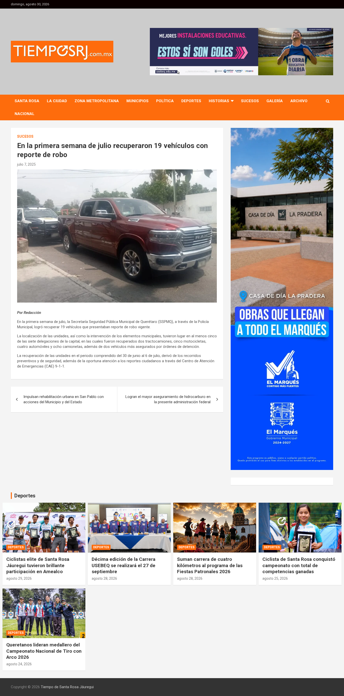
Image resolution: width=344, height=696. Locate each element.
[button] (241, 51)
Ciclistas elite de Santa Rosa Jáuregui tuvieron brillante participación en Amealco (37, 565)
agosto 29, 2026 (19, 578)
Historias (219, 101)
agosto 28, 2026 (104, 578)
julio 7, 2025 (26, 164)
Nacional (25, 114)
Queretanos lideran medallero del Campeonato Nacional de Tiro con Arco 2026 (44, 651)
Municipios (137, 101)
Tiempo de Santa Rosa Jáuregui (67, 687)
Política (165, 101)
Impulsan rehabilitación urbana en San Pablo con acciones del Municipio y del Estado (63, 399)
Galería (274, 101)
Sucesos (250, 101)
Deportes (191, 101)
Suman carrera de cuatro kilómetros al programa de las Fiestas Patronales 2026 (210, 565)
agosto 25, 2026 (275, 578)
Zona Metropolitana (97, 101)
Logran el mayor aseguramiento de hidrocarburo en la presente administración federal (168, 399)
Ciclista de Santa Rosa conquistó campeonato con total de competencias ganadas (298, 565)
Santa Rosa (27, 101)
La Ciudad (57, 101)
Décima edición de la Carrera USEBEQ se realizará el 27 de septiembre (123, 565)
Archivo (298, 101)
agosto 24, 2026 (19, 664)
